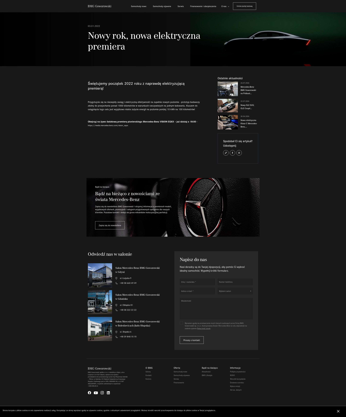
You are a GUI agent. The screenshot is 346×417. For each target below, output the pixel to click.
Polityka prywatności (238, 371)
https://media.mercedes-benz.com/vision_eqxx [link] (108, 125)
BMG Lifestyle (207, 375)
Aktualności (206, 371)
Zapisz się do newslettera (110, 225)
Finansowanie (179, 382)
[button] (226, 153)
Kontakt (149, 375)
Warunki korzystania (237, 379)
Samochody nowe (138, 6)
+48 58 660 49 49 (128, 282)
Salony (148, 371)
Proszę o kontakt (191, 340)
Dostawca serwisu (237, 382)
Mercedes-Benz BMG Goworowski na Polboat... (248, 90)
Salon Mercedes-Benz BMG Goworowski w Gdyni (137, 270)
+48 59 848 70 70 (128, 336)
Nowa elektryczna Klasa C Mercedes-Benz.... (249, 123)
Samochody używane (162, 6)
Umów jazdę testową (244, 6)
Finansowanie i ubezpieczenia (203, 6)
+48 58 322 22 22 (128, 309)
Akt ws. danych (236, 390)
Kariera (148, 379)
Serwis (181, 6)
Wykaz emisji (235, 386)
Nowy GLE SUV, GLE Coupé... (247, 107)
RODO (232, 375)
